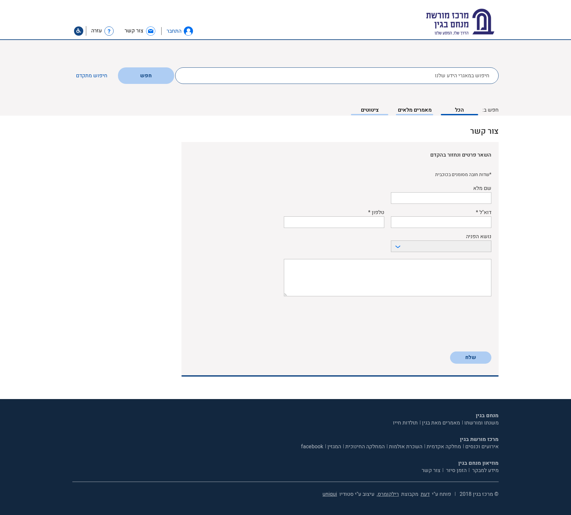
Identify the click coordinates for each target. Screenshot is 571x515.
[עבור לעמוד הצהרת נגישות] (78, 31)
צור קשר (431, 470)
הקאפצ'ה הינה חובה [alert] (472, 344)
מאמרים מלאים (415, 110)
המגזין (334, 447)
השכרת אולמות (405, 447)
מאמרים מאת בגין (441, 423)
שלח (470, 357)
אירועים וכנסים (482, 447)
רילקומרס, (388, 494)
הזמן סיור (456, 470)
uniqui (330, 494)
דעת (425, 494)
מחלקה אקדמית (444, 447)
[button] (188, 31)
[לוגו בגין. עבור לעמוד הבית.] (472, 22)
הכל (459, 110)
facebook (312, 447)
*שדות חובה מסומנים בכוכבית (463, 174)
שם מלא (482, 188)
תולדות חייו (405, 423)
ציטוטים (370, 110)
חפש (146, 76)
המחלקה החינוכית (365, 447)
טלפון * (376, 212)
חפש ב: (490, 110)
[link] (140, 30)
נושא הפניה (478, 236)
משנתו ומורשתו (481, 423)
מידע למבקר (485, 470)
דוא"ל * (483, 212)
